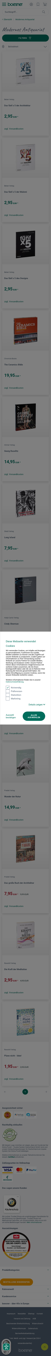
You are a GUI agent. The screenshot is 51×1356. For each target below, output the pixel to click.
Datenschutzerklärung (15, 682)
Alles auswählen (34, 716)
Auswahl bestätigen (11, 716)
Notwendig (16, 687)
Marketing (15, 698)
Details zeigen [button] (36, 704)
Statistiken (16, 695)
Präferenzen (16, 691)
